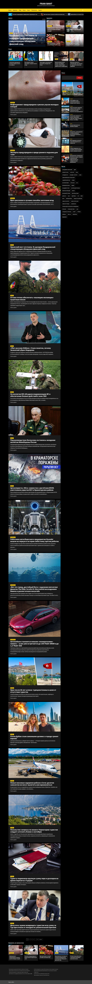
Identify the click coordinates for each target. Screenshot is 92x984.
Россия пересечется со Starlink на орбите (75, 125)
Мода (20, 10)
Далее (41, 939)
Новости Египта (65, 201)
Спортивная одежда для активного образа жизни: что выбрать (14, 64)
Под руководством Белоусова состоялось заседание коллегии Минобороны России (32, 441)
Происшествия (71, 209)
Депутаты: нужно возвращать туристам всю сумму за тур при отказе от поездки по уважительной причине (33, 926)
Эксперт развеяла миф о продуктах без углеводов (72, 44)
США (77, 209)
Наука (24, 10)
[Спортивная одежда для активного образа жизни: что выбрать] (15, 56)
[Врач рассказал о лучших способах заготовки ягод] (46, 950)
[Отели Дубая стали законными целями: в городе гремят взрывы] (65, 101)
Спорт (28, 10)
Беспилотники (65, 182)
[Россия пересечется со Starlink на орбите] (65, 125)
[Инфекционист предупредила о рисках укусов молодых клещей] (15, 950)
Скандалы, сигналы (66, 211)
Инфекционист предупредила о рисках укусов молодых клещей (55, 29)
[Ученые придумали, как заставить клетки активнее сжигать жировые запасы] (65, 149)
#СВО (77, 172)
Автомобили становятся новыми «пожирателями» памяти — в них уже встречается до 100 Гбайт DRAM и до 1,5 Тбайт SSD (34, 643)
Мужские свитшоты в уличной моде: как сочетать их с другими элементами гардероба (76, 64)
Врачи (73, 190)
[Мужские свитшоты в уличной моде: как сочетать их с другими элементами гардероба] (76, 56)
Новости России (74, 201)
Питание (64, 209)
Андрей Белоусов (66, 180)
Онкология (73, 203)
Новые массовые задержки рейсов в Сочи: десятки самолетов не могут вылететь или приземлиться (32, 783)
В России (73, 182)
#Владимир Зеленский (67, 169)
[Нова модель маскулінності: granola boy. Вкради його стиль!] (46, 56)
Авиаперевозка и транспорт (68, 177)
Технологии (34, 10)
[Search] (83, 10)
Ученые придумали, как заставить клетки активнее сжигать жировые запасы (76, 150)
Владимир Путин (65, 188)
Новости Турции (65, 203)
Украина (64, 214)
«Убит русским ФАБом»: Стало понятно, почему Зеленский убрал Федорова (26, 41)
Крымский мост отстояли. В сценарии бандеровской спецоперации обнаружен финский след (33, 14)
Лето (63, 198)
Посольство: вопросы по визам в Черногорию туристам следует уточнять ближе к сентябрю (34, 830)
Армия (9, 10)
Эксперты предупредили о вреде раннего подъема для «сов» (73, 29)
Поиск (63, 73)
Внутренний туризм (75, 188)
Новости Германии (78, 198)
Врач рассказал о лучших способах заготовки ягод (53, 44)
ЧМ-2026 (69, 214)
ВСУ (77, 182)
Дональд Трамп (75, 193)
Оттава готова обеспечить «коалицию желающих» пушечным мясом (72, 14)
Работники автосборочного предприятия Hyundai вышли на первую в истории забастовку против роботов (34, 540)
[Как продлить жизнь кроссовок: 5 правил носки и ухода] (31, 56)
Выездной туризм (66, 193)
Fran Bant (46, 4)
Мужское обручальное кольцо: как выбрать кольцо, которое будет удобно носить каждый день (61, 64)
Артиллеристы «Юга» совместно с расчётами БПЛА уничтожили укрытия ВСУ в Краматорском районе (32, 489)
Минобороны (69, 198)
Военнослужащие (66, 190)
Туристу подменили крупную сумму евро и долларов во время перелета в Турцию (34, 879)
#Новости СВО (65, 172)
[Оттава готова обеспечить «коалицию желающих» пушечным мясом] (76, 950)
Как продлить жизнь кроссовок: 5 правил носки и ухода (31, 64)
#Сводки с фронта (73, 174)
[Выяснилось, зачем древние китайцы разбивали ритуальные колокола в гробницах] (65, 133)
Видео (73, 185)
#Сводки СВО (65, 174)
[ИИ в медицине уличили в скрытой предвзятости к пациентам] (65, 141)
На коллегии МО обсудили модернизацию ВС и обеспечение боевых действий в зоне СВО (30, 395)
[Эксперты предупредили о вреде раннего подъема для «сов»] (31, 950)
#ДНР (75, 169)
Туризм (40, 10)
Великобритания (66, 185)
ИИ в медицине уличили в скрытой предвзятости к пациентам (75, 142)
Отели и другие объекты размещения (70, 206)
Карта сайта (11, 982)
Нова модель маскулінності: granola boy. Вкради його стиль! (46, 64)
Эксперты (75, 214)
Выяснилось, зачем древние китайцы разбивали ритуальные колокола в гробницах (76, 133)
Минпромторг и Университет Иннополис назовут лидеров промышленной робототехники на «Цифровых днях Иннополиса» (76, 159)
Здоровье (15, 10)
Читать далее (13, 114)
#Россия (72, 172)
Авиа (80, 174)
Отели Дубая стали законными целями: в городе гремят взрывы (34, 737)
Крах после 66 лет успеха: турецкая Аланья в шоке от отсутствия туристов (33, 691)
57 (37, 939)
